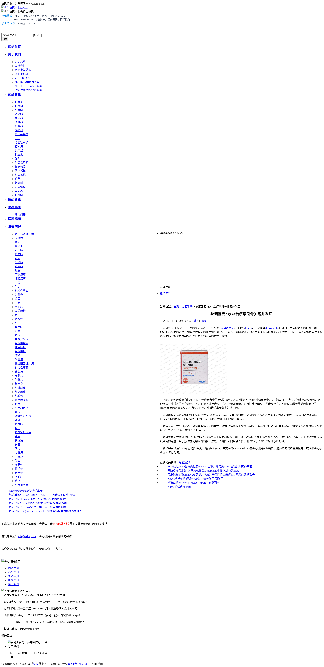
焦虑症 (19, 327)
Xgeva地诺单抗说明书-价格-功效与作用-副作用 (195, 478)
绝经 (17, 331)
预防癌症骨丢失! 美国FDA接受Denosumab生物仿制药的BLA (203, 470)
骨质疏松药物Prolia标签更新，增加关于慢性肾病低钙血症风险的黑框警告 (211, 474)
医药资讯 (14, 199)
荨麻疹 (19, 456)
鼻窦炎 (19, 246)
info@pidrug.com (27, 536)
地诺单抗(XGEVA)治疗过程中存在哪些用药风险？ (39, 507)
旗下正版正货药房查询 (28, 86)
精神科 (19, 195)
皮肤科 (19, 126)
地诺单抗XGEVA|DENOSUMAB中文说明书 (193, 482)
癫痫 (17, 270)
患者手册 (14, 207)
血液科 (19, 118)
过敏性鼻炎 (21, 290)
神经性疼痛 (21, 367)
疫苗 (17, 178)
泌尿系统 (20, 174)
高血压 (19, 306)
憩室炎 (19, 383)
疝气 (17, 412)
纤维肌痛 (20, 387)
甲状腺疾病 (21, 343)
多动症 (19, 262)
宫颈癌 (19, 319)
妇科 (17, 158)
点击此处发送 (61, 523)
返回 (196, 320)
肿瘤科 (19, 122)
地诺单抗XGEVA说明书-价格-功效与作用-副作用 (38, 503)
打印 (203, 320)
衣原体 (19, 464)
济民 (36, 663)
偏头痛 (19, 371)
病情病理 (14, 226)
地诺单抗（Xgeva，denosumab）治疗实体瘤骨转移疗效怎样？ (45, 511)
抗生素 (19, 154)
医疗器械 (20, 170)
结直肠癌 (20, 347)
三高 (17, 138)
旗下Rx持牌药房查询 (27, 82)
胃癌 (17, 444)
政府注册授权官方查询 (28, 90)
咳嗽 (17, 355)
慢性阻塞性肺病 (24, 363)
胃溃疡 (19, 440)
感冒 (17, 298)
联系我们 (20, 65)
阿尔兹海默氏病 (24, 234)
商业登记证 (21, 74)
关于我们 (14, 54)
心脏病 (19, 452)
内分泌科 (20, 187)
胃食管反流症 (23, 432)
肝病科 (19, 110)
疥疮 (17, 335)
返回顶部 (184, 462)
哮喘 (17, 448)
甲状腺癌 (20, 351)
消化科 (19, 114)
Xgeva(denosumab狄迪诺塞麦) (26, 490)
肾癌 (17, 420)
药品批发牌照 (23, 69)
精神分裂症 (21, 339)
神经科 (19, 182)
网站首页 (14, 47)
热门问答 (20, 214)
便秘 (17, 242)
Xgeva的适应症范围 (179, 486)
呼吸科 (19, 130)
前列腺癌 (20, 391)
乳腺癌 (19, 395)
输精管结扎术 (23, 416)
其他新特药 (21, 134)
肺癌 (17, 286)
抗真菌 (19, 106)
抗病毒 (19, 102)
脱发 (17, 436)
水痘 (17, 404)
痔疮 (17, 480)
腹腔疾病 (20, 278)
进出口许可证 (23, 78)
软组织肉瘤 (21, 400)
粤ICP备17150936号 (79, 663)
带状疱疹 (20, 274)
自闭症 (19, 472)
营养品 (19, 191)
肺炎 (17, 282)
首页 (176, 306)
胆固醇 (19, 266)
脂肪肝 (19, 476)
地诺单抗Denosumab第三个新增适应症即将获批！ (38, 499)
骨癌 (17, 315)
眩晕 (17, 460)
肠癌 (17, 258)
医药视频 (14, 219)
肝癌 (17, 323)
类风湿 (19, 150)
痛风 (17, 428)
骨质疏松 (20, 310)
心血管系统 (21, 142)
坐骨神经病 (21, 485)
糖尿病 (19, 146)
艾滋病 (19, 238)
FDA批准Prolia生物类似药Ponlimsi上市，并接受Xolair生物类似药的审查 (210, 466)
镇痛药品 (20, 166)
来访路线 (20, 61)
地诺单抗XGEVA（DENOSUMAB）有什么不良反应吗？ (42, 494)
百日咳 (19, 250)
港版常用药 (21, 162)
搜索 (5, 39)
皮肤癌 (19, 375)
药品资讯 (14, 94)
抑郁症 (19, 468)
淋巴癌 (19, 359)
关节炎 (19, 294)
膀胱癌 (19, 379)
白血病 (19, 254)
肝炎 (17, 302)
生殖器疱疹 (21, 408)
